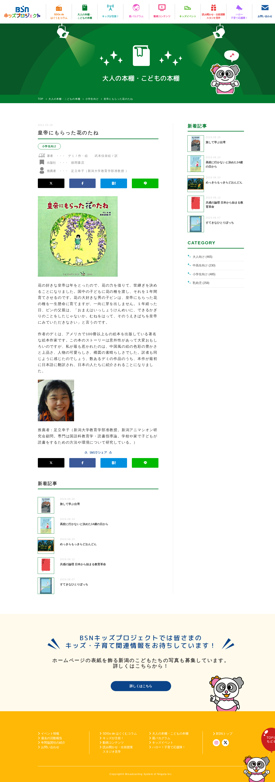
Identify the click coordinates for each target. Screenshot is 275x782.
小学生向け (49, 146)
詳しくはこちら (141, 686)
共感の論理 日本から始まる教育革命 (83, 564)
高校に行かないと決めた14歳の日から (84, 524)
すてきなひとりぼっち (74, 584)
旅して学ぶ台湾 (70, 504)
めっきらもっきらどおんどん (78, 544)
